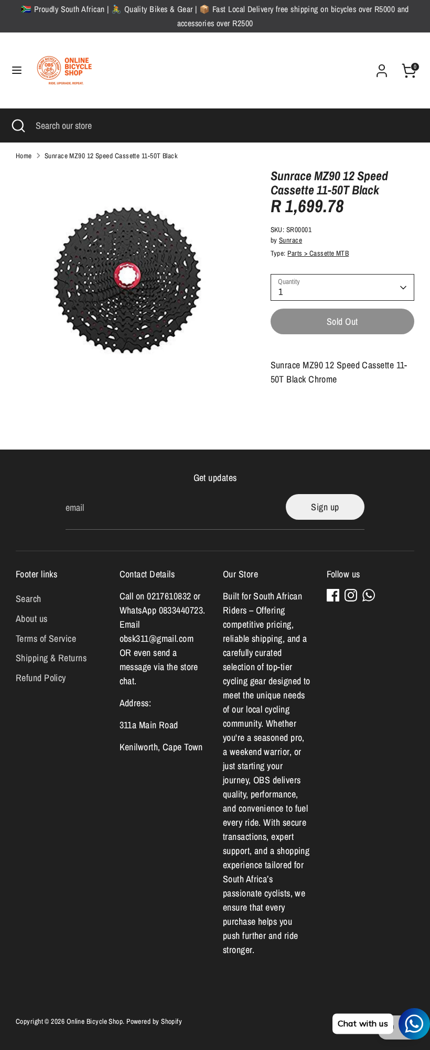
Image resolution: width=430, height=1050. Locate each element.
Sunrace (290, 240)
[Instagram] (351, 595)
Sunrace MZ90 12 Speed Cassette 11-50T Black (111, 155)
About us (32, 618)
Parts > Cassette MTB (318, 253)
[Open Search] (18, 125)
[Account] (381, 67)
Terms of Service (46, 638)
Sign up (325, 506)
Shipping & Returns (51, 657)
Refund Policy (41, 677)
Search (28, 598)
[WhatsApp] (368, 595)
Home (24, 155)
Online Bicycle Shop (95, 1021)
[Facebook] (333, 595)
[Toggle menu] (16, 70)
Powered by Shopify (154, 1021)
